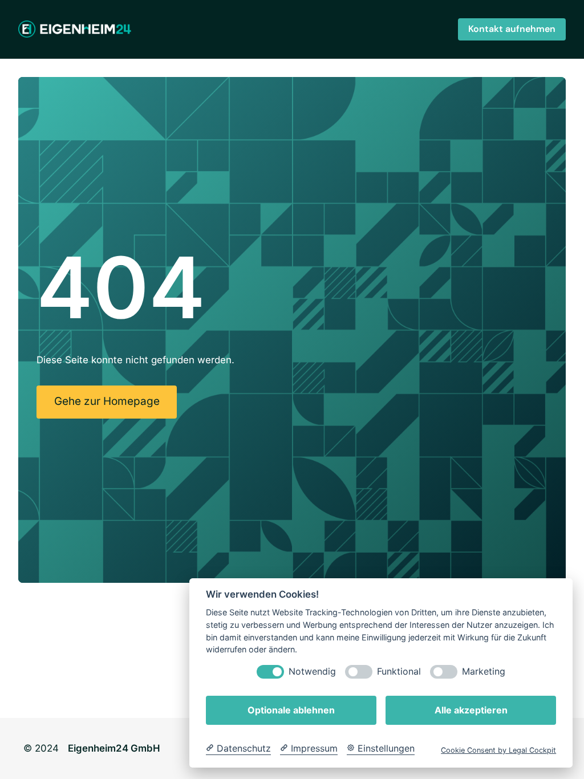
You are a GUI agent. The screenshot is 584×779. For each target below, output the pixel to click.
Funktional (399, 671)
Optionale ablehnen (291, 710)
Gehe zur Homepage (107, 401)
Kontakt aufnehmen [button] (511, 29)
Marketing (483, 671)
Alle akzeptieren (471, 710)
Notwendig (312, 671)
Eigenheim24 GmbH (114, 748)
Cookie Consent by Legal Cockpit (498, 750)
